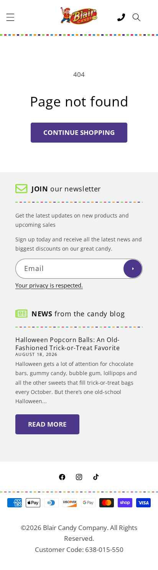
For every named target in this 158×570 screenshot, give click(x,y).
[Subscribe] (132, 268)
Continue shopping (79, 132)
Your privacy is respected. (49, 285)
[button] (10, 17)
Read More (47, 424)
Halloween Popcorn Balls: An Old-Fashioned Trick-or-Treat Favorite (67, 344)
